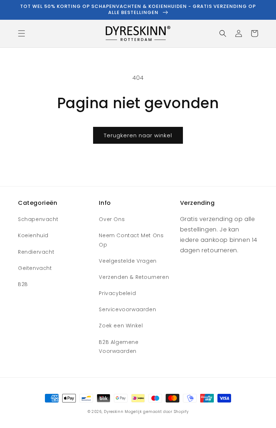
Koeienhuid (33, 235)
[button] (21, 33)
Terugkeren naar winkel (138, 135)
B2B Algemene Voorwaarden (118, 347)
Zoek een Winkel (121, 325)
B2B (23, 284)
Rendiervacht (36, 252)
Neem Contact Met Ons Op (131, 240)
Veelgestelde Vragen (127, 260)
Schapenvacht (38, 219)
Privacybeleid (117, 293)
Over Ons (112, 219)
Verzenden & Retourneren (134, 277)
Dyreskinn (113, 411)
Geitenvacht (35, 268)
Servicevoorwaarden (127, 309)
